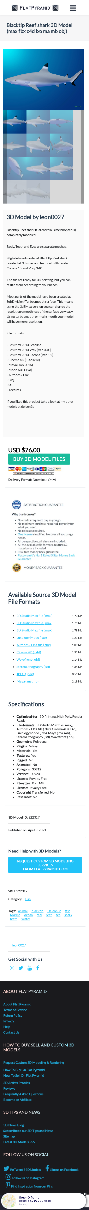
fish (67, 911)
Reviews (9, 1088)
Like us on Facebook (64, 1169)
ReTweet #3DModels (25, 1169)
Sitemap (9, 1136)
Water (25, 919)
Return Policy (12, 1015)
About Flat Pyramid (17, 1004)
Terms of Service (15, 1010)
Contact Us (11, 1032)
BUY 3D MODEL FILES (39, 459)
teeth (13, 919)
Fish (28, 899)
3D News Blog (13, 1125)
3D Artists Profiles (16, 1083)
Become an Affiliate (17, 1099)
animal (23, 911)
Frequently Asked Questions (23, 1094)
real (39, 915)
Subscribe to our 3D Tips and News (28, 1130)
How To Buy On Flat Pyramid (24, 1070)
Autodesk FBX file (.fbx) (34, 645)
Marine (15, 915)
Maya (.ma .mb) (27, 681)
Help (6, 1027)
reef (49, 915)
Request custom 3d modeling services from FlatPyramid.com (45, 865)
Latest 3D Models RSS (19, 1142)
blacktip (37, 911)
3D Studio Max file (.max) (34, 616)
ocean (28, 915)
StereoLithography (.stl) (33, 667)
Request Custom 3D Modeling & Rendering (33, 1062)
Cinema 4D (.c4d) (29, 652)
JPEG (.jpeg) (25, 674)
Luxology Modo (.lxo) (32, 637)
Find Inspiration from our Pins (31, 1186)
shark (68, 915)
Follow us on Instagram (27, 1178)
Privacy (8, 1021)
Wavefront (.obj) (28, 659)
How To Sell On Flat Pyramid (23, 1075)
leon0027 (19, 945)
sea (58, 915)
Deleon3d (54, 911)
